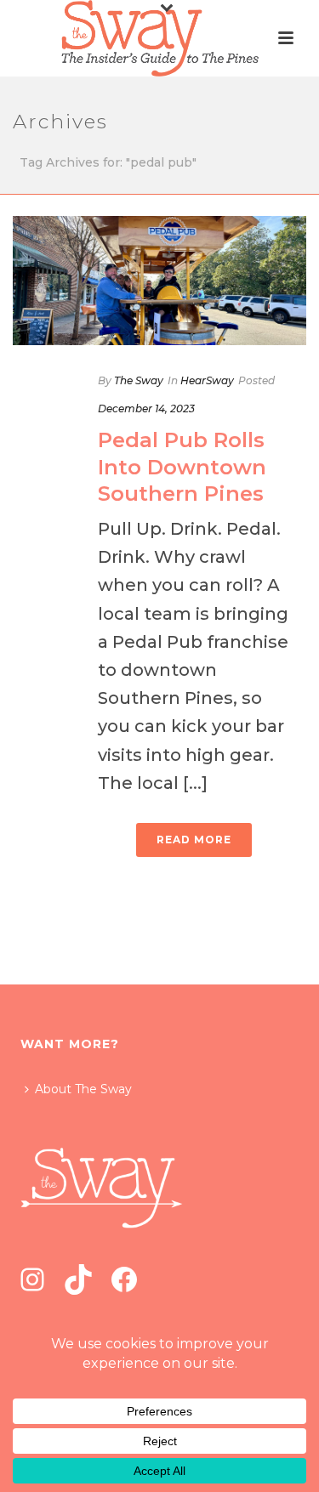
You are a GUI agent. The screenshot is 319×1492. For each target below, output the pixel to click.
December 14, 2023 (146, 408)
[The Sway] (159, 38)
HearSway (207, 380)
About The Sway (83, 1089)
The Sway (138, 380)
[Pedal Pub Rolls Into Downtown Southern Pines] (159, 280)
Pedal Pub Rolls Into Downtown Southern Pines (182, 466)
